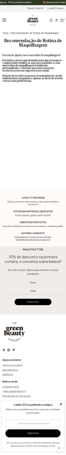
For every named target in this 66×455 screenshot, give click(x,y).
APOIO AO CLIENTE (12, 366)
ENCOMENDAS (10, 370)
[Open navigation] (4, 20)
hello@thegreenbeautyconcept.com (33, 240)
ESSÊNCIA (7, 375)
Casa (5, 33)
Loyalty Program (55, 8)
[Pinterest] (13, 350)
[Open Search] (51, 20)
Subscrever (33, 302)
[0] (62, 20)
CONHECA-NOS (10, 387)
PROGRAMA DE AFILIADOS (16, 396)
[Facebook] (3, 350)
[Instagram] (9, 350)
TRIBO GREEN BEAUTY (14, 392)
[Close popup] (61, 404)
